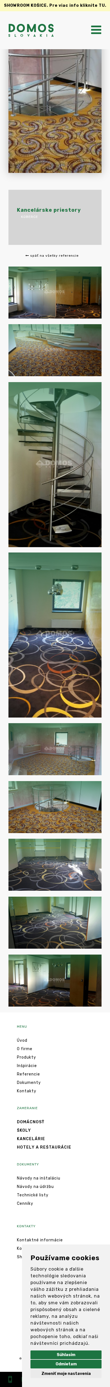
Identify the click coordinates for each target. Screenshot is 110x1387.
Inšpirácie (27, 1065)
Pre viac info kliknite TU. (55, 5)
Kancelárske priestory (49, 210)
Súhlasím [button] (66, 1354)
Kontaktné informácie (40, 1240)
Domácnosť (30, 1122)
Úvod (22, 1040)
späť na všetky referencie (54, 256)
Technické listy (33, 1195)
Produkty (26, 1057)
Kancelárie (31, 1138)
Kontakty (26, 1091)
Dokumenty (29, 1082)
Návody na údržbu (35, 1186)
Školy (24, 1130)
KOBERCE (29, 217)
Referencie (28, 1074)
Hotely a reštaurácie (44, 1147)
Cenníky (25, 1203)
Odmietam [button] (66, 1364)
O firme (24, 1049)
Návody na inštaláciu (38, 1178)
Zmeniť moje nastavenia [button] (66, 1373)
